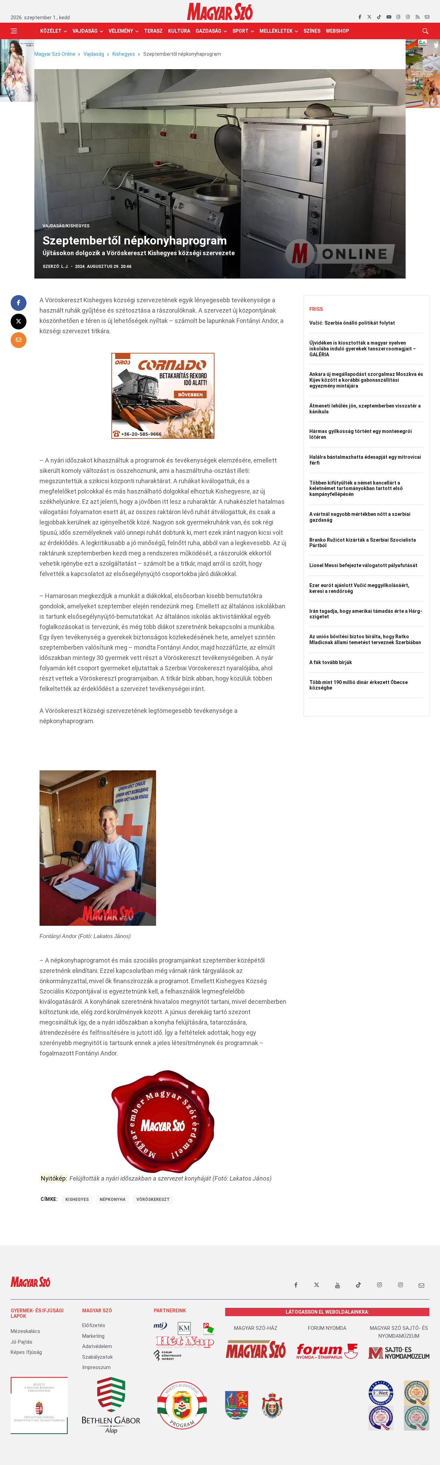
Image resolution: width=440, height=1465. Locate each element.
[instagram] (398, 17)
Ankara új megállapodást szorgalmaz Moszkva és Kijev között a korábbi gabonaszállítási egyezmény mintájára (366, 380)
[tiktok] (379, 17)
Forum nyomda (327, 1328)
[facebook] (360, 17)
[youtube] (388, 17)
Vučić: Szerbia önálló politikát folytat (352, 323)
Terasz (153, 31)
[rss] (417, 17)
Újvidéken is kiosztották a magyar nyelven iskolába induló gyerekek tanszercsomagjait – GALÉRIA (362, 348)
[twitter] (369, 17)
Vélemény (121, 31)
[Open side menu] (14, 31)
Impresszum (96, 1367)
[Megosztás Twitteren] (18, 321)
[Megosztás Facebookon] (18, 303)
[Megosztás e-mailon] (18, 340)
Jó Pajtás (21, 1342)
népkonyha (112, 1199)
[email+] (421, 1285)
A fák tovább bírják (330, 662)
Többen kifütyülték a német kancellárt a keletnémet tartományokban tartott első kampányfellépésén (356, 488)
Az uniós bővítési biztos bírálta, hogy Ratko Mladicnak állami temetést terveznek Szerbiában (365, 639)
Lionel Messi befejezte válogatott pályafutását (363, 565)
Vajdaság (85, 31)
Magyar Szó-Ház (255, 1328)
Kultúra (179, 31)
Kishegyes (123, 54)
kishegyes (77, 1199)
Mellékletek (276, 31)
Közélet (51, 31)
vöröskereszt (153, 1199)
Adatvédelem (97, 1346)
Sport (240, 31)
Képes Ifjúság (26, 1352)
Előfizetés (93, 1325)
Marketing (93, 1336)
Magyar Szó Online (54, 54)
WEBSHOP (337, 31)
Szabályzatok (97, 1357)
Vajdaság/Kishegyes (66, 226)
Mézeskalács (25, 1331)
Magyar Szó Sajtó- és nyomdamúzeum (399, 1332)
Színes (312, 31)
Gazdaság (208, 31)
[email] (427, 17)
